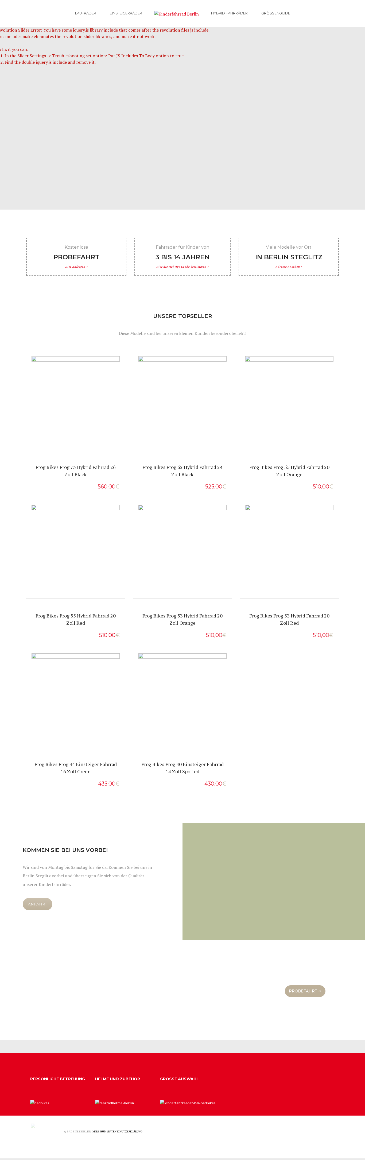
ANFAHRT (37, 904)
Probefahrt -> (75, 414)
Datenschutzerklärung (125, 1131)
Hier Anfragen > (76, 266)
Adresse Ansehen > (288, 266)
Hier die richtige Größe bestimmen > (182, 266)
